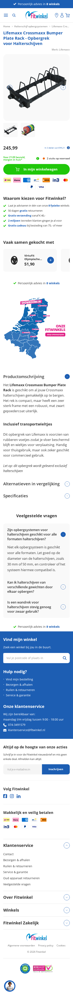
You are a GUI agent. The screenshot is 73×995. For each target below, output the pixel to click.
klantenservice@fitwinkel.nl (26, 730)
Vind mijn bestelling (19, 679)
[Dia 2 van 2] (28, 130)
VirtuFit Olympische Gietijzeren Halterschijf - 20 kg (34, 257)
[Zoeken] (14, 15)
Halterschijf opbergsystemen (31, 26)
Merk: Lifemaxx (61, 49)
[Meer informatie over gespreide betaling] (68, 147)
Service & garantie (18, 695)
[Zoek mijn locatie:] (51, 15)
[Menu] (6, 15)
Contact (8, 854)
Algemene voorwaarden (21, 945)
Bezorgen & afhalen (19, 685)
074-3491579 (16, 725)
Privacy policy (45, 945)
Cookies (61, 945)
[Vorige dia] (9, 87)
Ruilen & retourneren (20, 690)
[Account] (62, 15)
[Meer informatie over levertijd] (37, 158)
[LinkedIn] (18, 796)
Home (6, 26)
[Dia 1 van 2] (10, 130)
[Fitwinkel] (36, 937)
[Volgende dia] (63, 87)
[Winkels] (56, 15)
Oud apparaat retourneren (21, 878)
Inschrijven (55, 769)
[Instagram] (12, 796)
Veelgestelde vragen (17, 884)
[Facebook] (5, 796)
